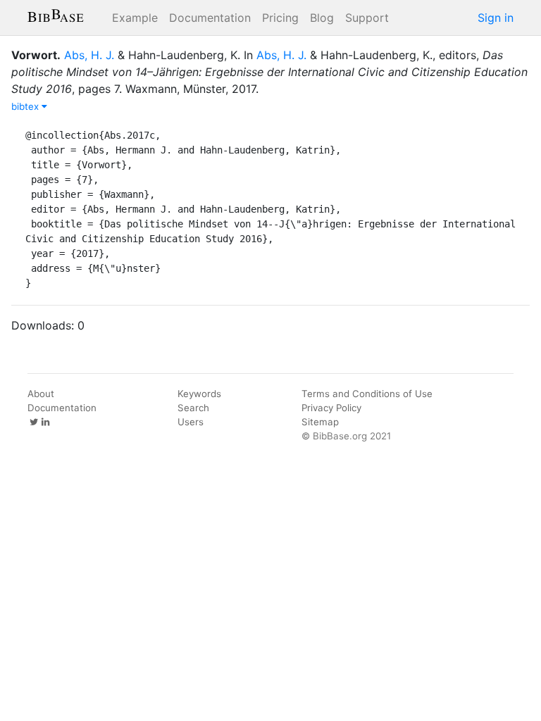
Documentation (210, 18)
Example (135, 18)
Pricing (280, 18)
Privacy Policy (331, 407)
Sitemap (320, 421)
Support (367, 18)
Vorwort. (36, 55)
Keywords (199, 393)
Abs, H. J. (89, 55)
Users (191, 421)
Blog (322, 18)
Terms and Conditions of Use (367, 393)
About (40, 393)
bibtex (26, 106)
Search (193, 407)
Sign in (496, 18)
